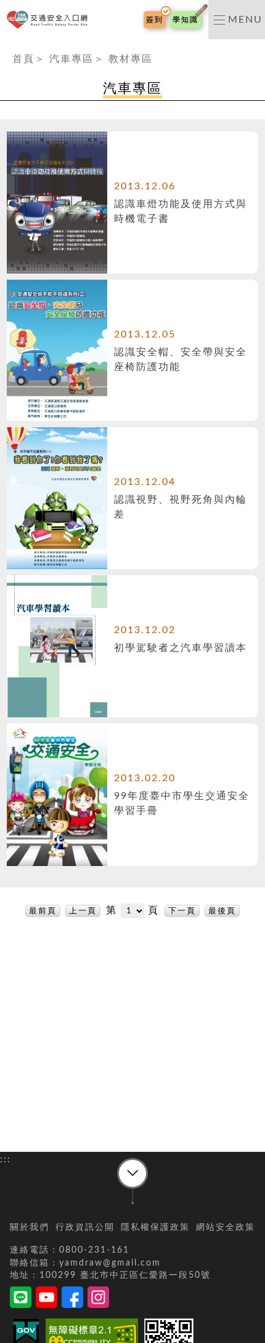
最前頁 (43, 911)
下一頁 (182, 911)
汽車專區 (71, 59)
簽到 (154, 19)
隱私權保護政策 (155, 1227)
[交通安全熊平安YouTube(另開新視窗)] (46, 1299)
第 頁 (134, 910)
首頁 (23, 59)
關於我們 (29, 1227)
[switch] (236, 19)
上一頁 (83, 911)
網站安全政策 (225, 1227)
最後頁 (222, 911)
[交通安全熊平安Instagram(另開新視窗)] (98, 1299)
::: (5, 47)
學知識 (185, 19)
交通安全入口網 (49, 20)
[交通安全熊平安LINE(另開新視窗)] (20, 1299)
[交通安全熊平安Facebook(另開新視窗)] (72, 1299)
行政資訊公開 (85, 1227)
